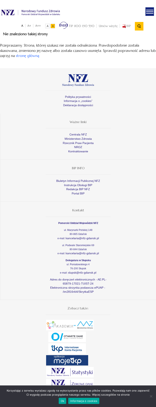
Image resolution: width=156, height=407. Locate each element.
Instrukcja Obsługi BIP (78, 185)
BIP (128, 26)
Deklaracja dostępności (78, 105)
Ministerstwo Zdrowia (78, 138)
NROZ (78, 147)
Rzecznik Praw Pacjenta (78, 143)
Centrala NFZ (78, 134)
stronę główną (27, 55)
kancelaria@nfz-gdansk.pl (82, 238)
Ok (62, 401)
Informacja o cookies (83, 401)
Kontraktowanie (78, 151)
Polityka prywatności (78, 96)
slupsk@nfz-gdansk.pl (82, 272)
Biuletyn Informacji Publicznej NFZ (78, 180)
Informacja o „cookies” (78, 101)
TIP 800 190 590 (81, 26)
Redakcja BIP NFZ (78, 189)
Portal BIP (78, 193)
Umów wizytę (108, 26)
